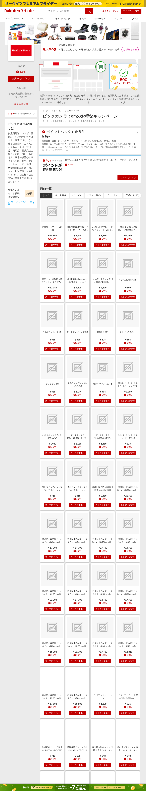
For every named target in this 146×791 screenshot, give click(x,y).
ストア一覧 (56, 111)
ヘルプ (137, 18)
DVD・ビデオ (133, 195)
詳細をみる (131, 49)
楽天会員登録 (21, 104)
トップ (45, 111)
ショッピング (64, 18)
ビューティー (113, 195)
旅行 (84, 18)
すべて (45, 195)
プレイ (120, 18)
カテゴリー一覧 (13, 18)
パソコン (76, 195)
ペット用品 (60, 195)
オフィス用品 (94, 195)
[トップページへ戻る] (20, 11)
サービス (101, 18)
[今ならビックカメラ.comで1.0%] (73, 33)
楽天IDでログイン (110, 11)
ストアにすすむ (128, 177)
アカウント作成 (131, 11)
